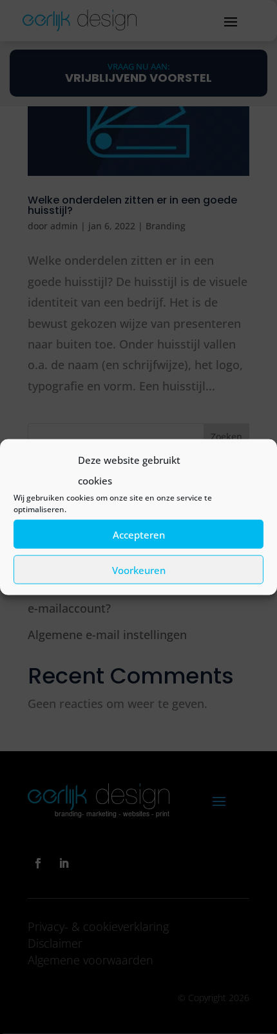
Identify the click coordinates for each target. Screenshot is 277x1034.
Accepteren (139, 534)
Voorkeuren (139, 569)
